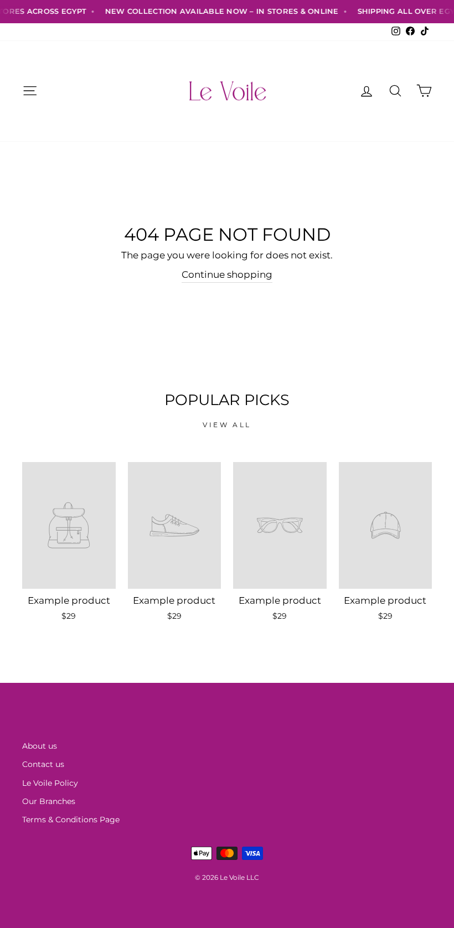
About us (39, 746)
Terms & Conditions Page (71, 820)
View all (227, 425)
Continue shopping (227, 274)
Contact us (43, 764)
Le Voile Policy (50, 783)
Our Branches (48, 801)
